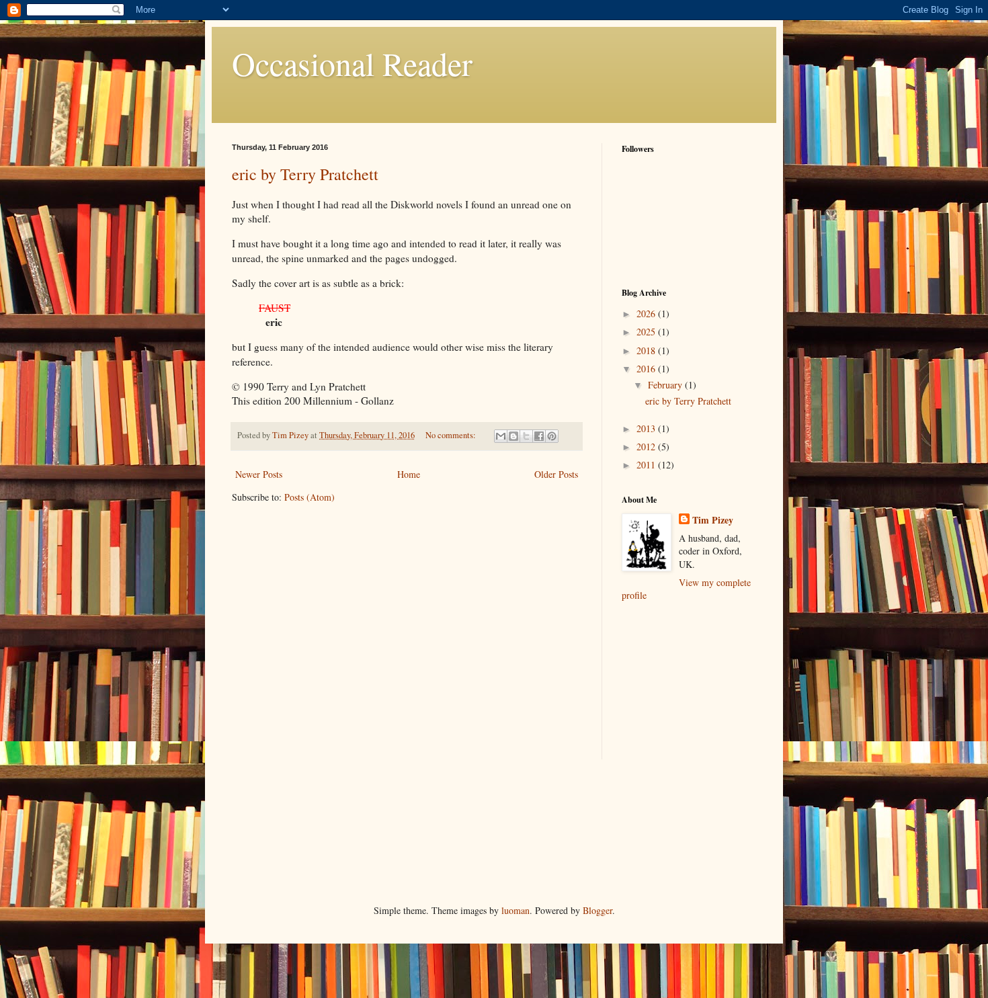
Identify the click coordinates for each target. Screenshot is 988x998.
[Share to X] (526, 436)
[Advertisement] (689, 689)
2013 (647, 428)
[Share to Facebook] (539, 436)
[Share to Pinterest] (552, 436)
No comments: (451, 435)
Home (408, 474)
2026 (647, 313)
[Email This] (500, 436)
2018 (647, 350)
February (666, 384)
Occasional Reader (352, 63)
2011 (647, 464)
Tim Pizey (712, 520)
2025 (647, 331)
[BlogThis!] (513, 436)
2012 (647, 446)
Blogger (597, 910)
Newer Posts (258, 474)
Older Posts (556, 474)
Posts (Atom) (309, 497)
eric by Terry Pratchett (305, 174)
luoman (515, 910)
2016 (647, 368)
